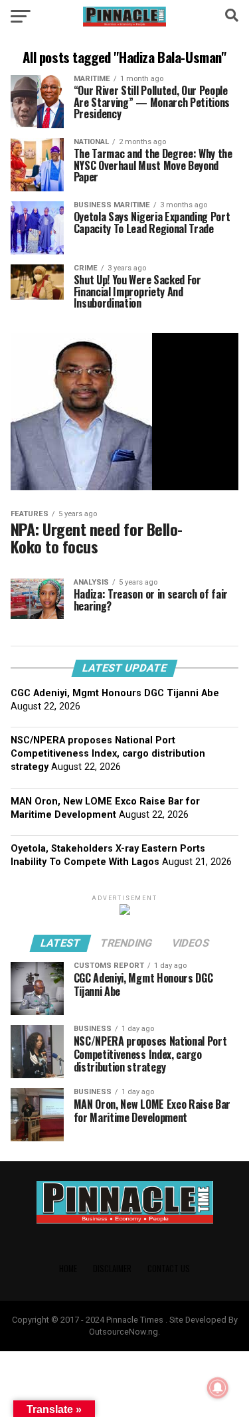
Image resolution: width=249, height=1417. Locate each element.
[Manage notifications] (217, 1387)
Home (68, 1268)
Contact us (168, 1268)
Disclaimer (112, 1268)
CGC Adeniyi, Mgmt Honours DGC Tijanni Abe (115, 693)
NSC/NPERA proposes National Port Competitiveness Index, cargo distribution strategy (108, 754)
